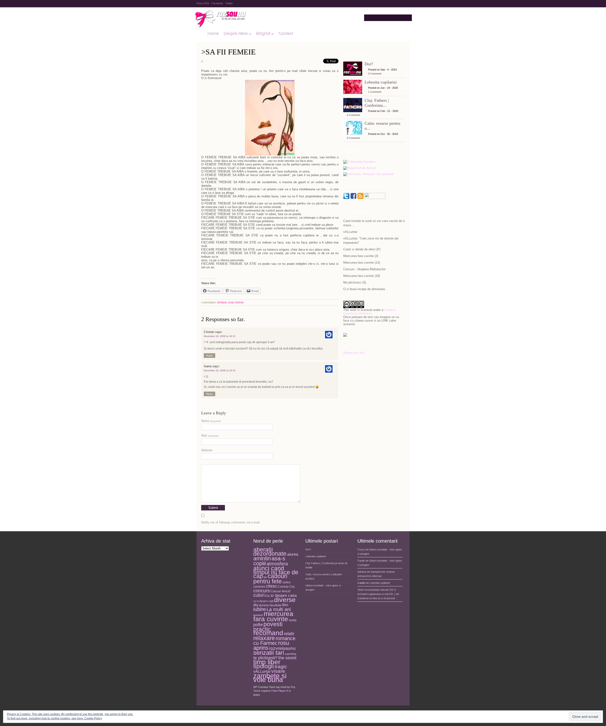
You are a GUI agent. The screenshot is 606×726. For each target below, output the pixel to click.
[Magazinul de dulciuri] (359, 168)
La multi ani (279, 609)
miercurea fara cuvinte (273, 616)
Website (206, 450)
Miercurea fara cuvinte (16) (361, 276)
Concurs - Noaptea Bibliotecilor (364, 269)
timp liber (266, 662)
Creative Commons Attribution (369, 311)
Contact (285, 33)
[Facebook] (353, 198)
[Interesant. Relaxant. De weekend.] (368, 174)
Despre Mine (237, 33)
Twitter (229, 3)
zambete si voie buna (269, 678)
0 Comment (374, 73)
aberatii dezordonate (269, 551)
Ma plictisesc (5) (354, 282)
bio (265, 577)
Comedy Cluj (286, 586)
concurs (261, 590)
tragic (281, 666)
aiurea (292, 554)
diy (255, 605)
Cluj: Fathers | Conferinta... (377, 103)
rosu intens (236, 302)
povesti (273, 624)
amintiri (262, 558)
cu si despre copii (263, 601)
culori (258, 595)
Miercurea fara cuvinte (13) (361, 262)
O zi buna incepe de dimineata (364, 289)
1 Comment (374, 91)
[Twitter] (346, 198)
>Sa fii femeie (228, 52)
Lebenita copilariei (381, 82)
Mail (209, 435)
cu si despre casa (281, 595)
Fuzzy (361, 549)
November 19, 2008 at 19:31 (220, 336)
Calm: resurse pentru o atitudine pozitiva (323, 576)
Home (212, 33)
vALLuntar (350, 232)
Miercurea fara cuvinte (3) (360, 256)
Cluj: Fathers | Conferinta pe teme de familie (326, 565)
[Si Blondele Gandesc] (359, 162)
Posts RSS (202, 3)
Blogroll (264, 33)
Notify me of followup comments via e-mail (230, 522)
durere (264, 605)
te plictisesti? (265, 657)
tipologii (263, 666)
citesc (271, 586)
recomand (268, 633)
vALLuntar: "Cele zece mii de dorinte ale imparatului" (370, 240)
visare (278, 671)
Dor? (369, 64)
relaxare (264, 638)
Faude (361, 560)
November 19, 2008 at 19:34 (220, 370)
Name (211, 421)
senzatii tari (268, 652)
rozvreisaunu (282, 648)
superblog (290, 653)
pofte (258, 624)
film (285, 605)
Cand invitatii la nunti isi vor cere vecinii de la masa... (374, 223)
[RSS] (360, 198)
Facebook (217, 3)
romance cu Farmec (274, 641)
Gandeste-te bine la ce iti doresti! (376, 598)
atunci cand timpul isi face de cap (275, 572)
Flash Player (278, 690)
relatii (289, 633)
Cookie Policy (93, 718)
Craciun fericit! (280, 591)
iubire (259, 609)
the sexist (287, 657)
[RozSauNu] (199, 33)
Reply (209, 355)
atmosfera (277, 563)
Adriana (361, 571)
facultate (275, 605)
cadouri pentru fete (270, 578)
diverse (222, 302)
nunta (292, 620)
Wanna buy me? (354, 352)
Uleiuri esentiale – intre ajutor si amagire (323, 587)
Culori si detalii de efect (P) (361, 249)
